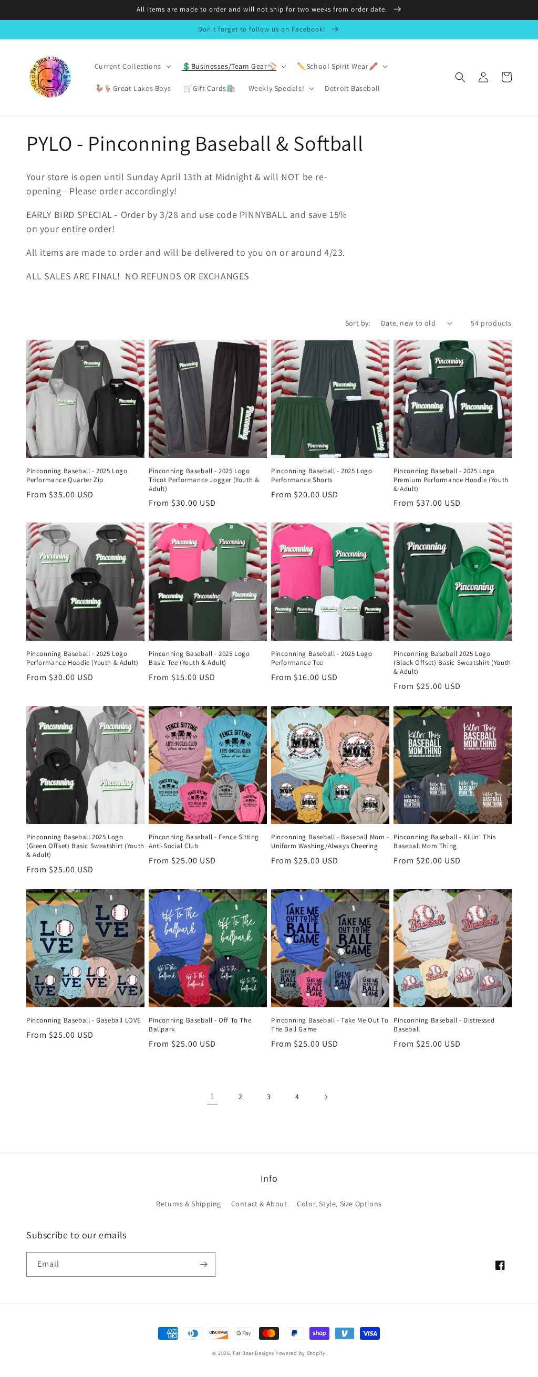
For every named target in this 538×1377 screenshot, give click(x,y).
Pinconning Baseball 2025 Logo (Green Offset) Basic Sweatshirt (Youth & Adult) (85, 846)
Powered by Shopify (300, 1353)
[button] (131, 66)
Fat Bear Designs (253, 1353)
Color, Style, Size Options (339, 1203)
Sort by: (357, 323)
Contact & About (259, 1203)
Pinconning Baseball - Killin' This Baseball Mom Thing (444, 841)
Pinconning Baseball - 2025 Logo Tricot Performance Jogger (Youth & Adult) (204, 480)
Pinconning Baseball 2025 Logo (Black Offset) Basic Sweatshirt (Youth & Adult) (452, 663)
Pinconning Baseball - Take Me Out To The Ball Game (330, 1025)
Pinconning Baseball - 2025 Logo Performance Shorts (322, 475)
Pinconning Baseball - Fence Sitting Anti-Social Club (204, 841)
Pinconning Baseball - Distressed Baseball (444, 1025)
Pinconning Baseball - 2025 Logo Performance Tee (322, 658)
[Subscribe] (203, 1264)
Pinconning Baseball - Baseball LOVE (83, 1020)
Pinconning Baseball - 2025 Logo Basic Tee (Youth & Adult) (199, 658)
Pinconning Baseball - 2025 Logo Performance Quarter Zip (77, 475)
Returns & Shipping (188, 1203)
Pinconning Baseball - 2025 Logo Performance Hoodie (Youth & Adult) (82, 658)
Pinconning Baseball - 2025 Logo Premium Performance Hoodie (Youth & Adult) (451, 480)
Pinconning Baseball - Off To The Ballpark (200, 1025)
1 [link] (212, 1096)
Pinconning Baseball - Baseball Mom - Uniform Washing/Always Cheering (330, 841)
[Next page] (325, 1097)
